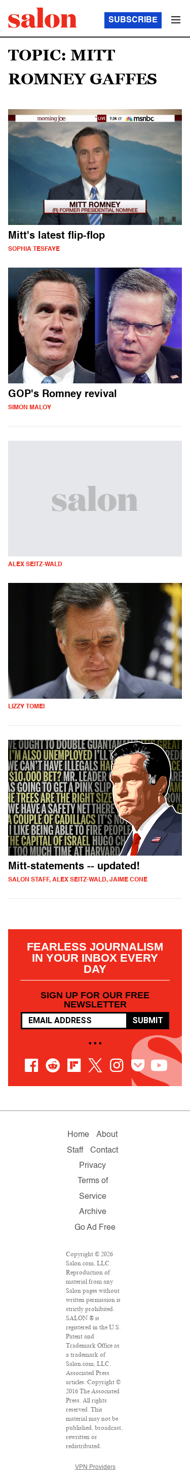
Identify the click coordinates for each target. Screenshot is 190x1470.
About (107, 1135)
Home (78, 1135)
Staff (75, 1151)
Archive (92, 1212)
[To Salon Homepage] (42, 18)
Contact (104, 1151)
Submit (147, 1020)
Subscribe (133, 20)
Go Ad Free (95, 1228)
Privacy (92, 1166)
